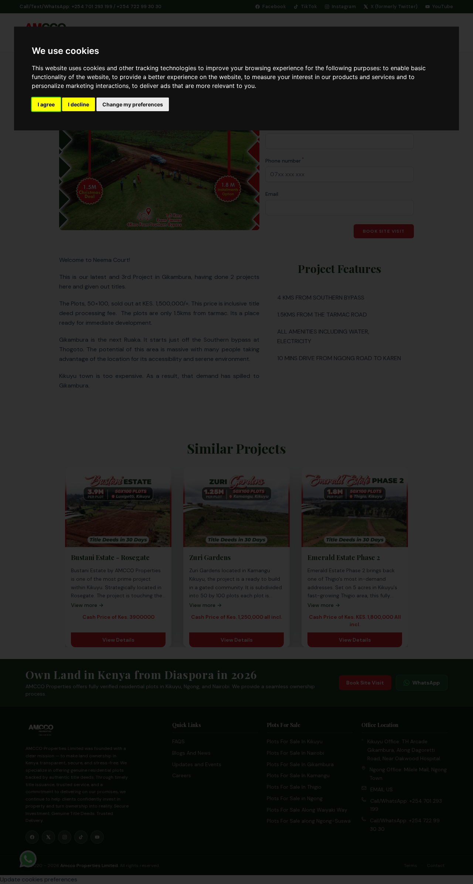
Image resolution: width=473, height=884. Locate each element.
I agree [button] (46, 104)
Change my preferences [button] (132, 104)
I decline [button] (78, 104)
